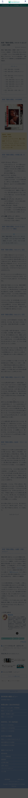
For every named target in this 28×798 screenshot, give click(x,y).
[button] (25, 423)
